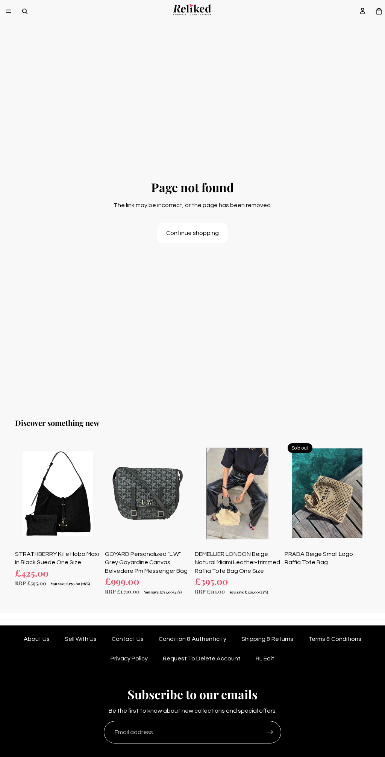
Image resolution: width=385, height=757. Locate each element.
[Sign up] (270, 732)
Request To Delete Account (202, 659)
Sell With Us (81, 639)
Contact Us (128, 639)
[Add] (88, 535)
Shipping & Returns (267, 639)
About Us (37, 639)
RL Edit (265, 659)
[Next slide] (92, 493)
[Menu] (8, 11)
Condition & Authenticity (192, 639)
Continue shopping (192, 233)
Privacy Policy (129, 659)
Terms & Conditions (334, 639)
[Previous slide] (23, 493)
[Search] (25, 11)
